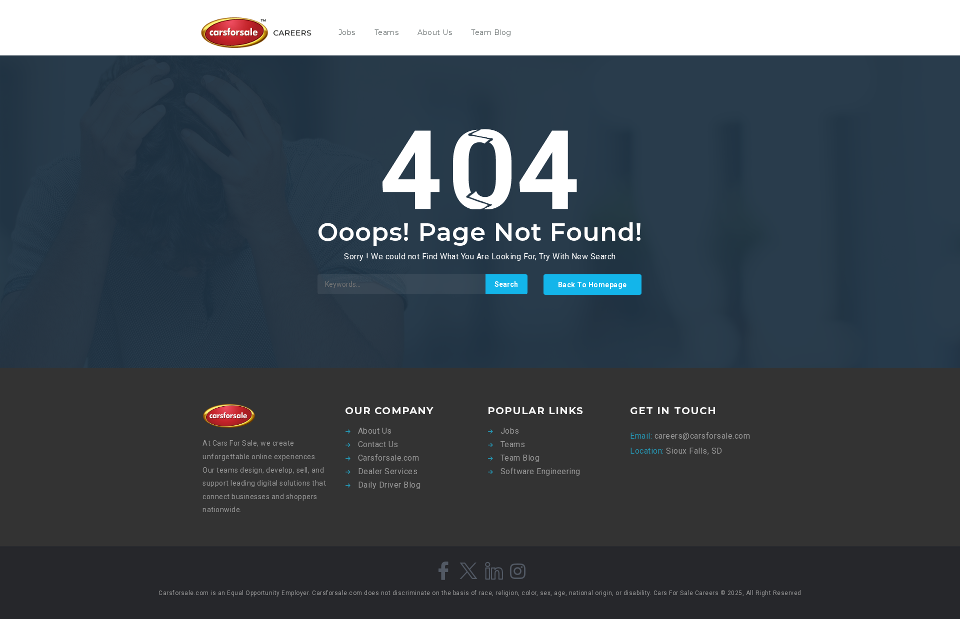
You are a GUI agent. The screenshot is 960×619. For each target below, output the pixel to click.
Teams (386, 32)
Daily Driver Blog (389, 485)
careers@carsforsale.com (701, 436)
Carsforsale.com (389, 458)
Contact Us (378, 444)
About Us (435, 32)
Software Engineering (540, 471)
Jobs (347, 32)
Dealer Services (388, 471)
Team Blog (491, 32)
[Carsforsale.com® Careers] (262, 32)
